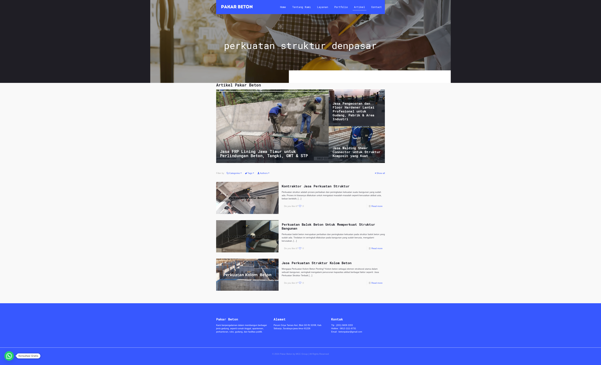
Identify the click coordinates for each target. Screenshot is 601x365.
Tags (250, 173)
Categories (234, 173)
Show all (381, 173)
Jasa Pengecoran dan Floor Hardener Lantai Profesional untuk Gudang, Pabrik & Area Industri (353, 111)
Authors (264, 173)
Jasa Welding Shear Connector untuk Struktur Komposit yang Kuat (357, 152)
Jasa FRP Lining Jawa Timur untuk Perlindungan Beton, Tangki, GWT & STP (264, 153)
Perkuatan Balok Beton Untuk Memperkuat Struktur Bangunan (328, 226)
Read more (377, 206)
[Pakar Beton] (236, 7)
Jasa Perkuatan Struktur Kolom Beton (317, 263)
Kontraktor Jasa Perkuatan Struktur (316, 186)
